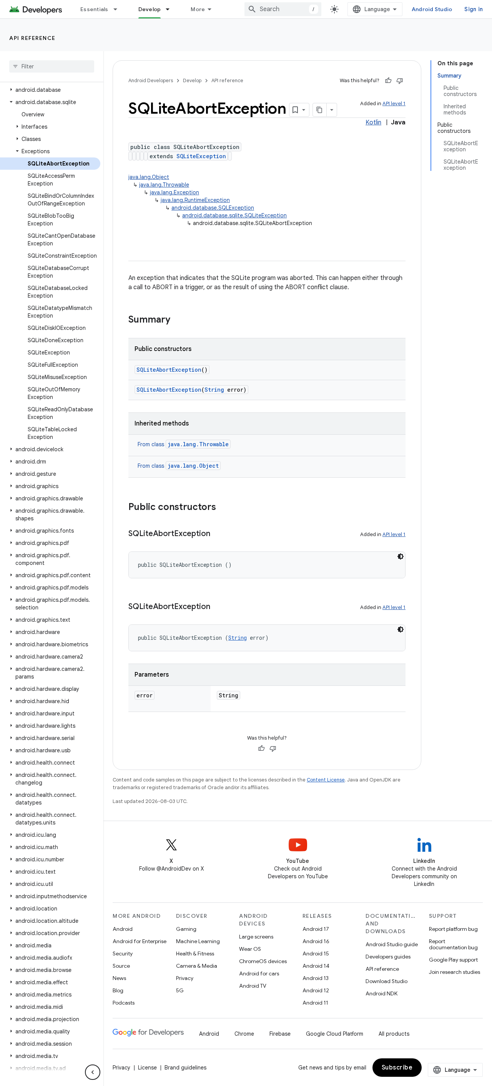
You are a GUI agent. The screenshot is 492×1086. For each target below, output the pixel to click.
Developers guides (388, 956)
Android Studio (432, 9)
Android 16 (316, 941)
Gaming (186, 928)
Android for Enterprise (139, 941)
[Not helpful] (400, 80)
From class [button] (183, 444)
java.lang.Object (148, 177)
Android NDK (381, 993)
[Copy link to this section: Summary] (178, 320)
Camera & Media (196, 965)
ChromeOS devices (263, 961)
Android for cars (259, 973)
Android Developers (150, 80)
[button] (50, 90)
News (119, 978)
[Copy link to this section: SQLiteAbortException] (218, 534)
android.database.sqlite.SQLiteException (234, 215)
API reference (32, 38)
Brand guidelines (185, 1067)
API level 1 (394, 103)
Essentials (94, 9)
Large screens (256, 936)
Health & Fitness (195, 953)
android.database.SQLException (212, 207)
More (198, 9)
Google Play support (453, 959)
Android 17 (316, 928)
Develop (149, 9)
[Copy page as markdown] (320, 109)
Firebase (280, 1033)
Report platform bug (453, 928)
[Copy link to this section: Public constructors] (223, 507)
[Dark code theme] (400, 556)
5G (180, 990)
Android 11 (315, 1002)
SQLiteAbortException (168, 369)
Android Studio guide (392, 944)
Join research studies (454, 971)
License (147, 1067)
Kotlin (373, 122)
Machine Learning (198, 941)
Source (121, 965)
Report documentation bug (453, 944)
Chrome (244, 1033)
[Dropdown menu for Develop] (171, 9)
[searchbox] (51, 66)
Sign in (473, 9)
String (214, 389)
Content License (326, 779)
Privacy (184, 978)
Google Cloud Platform (334, 1033)
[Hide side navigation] (92, 1072)
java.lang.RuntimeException (195, 200)
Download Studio (386, 981)
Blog (118, 990)
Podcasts (124, 1002)
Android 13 (316, 978)
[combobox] (282, 9)
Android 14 (316, 965)
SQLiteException (201, 156)
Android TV (252, 985)
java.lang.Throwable (164, 184)
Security (123, 953)
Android (123, 928)
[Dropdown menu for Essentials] (118, 9)
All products (394, 1033)
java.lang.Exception (174, 192)
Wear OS (250, 948)
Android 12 (316, 990)
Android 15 (316, 953)
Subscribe (397, 1067)
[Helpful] (388, 80)
